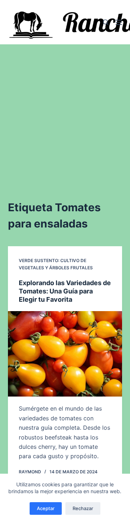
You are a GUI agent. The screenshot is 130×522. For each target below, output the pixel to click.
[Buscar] (105, 22)
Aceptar (46, 508)
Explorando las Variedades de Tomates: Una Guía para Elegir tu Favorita (65, 291)
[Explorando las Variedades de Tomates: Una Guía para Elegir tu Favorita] (65, 354)
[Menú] (119, 22)
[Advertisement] (65, 113)
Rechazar (83, 508)
